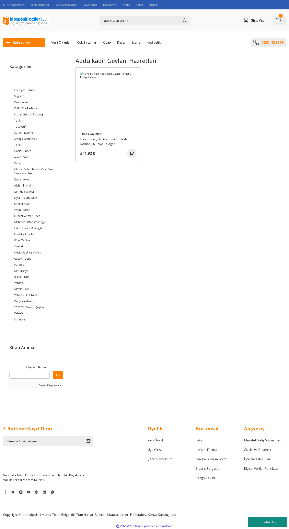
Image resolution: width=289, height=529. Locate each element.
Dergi (121, 42)
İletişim (153, 4)
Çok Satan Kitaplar (66, 4)
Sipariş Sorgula (207, 468)
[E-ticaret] (144, 526)
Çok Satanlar (87, 42)
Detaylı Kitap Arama (49, 385)
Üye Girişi (155, 450)
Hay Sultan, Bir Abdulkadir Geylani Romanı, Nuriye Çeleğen (105, 141)
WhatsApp (270, 522)
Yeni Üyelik (156, 440)
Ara (58, 375)
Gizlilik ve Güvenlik (257, 450)
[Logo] (26, 20)
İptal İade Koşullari (257, 459)
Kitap (107, 42)
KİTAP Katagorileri (13, 4)
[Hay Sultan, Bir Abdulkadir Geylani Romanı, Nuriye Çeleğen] (108, 100)
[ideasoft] (124, 526)
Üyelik (126, 4)
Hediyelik (153, 42)
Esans (136, 42)
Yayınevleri (90, 4)
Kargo (139, 4)
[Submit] (89, 441)
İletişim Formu (206, 450)
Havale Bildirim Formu (212, 459)
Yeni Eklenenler (40, 4)
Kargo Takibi (205, 478)
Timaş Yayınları (91, 134)
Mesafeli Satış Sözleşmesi (263, 440)
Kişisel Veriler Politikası (261, 468)
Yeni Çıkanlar (61, 42)
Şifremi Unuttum (160, 459)
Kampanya (109, 4)
